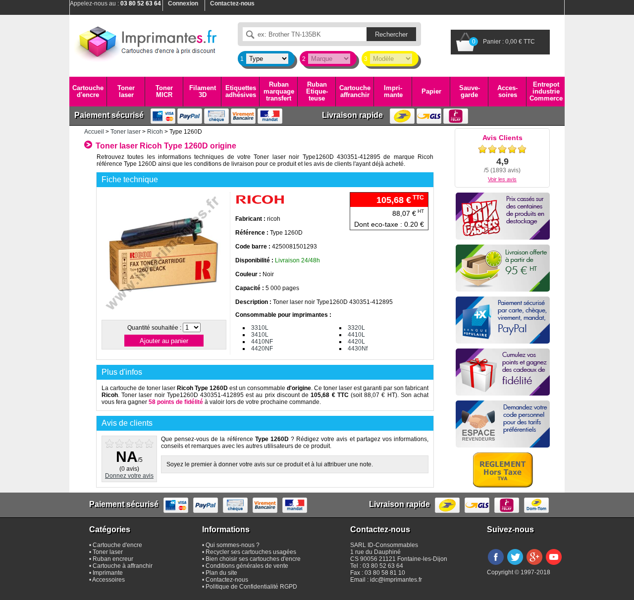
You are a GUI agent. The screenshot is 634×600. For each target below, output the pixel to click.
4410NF (262, 341)
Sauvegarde (469, 91)
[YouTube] (554, 565)
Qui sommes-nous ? (233, 545)
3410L (259, 334)
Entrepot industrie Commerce (546, 91)
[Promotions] (503, 216)
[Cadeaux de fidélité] (503, 372)
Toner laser (126, 91)
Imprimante (393, 91)
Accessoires (507, 91)
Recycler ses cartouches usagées (251, 552)
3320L (356, 327)
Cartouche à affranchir (123, 565)
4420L (356, 341)
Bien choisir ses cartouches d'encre (253, 558)
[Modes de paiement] (503, 320)
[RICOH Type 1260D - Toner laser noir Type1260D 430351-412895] (163, 313)
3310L (259, 327)
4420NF (262, 348)
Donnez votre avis (129, 475)
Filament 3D (202, 91)
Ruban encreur (113, 558)
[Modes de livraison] (503, 268)
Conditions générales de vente (247, 565)
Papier (431, 91)
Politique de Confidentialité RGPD (251, 586)
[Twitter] (515, 565)
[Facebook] (496, 565)
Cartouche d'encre (88, 91)
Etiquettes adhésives (240, 91)
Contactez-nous (227, 579)
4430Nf (358, 348)
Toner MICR (164, 91)
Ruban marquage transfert (279, 91)
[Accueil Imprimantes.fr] (146, 42)
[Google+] (534, 565)
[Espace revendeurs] (503, 424)
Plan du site (221, 572)
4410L (356, 334)
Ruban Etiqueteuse (317, 91)
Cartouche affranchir (354, 91)
